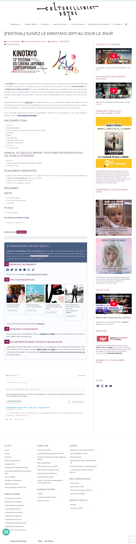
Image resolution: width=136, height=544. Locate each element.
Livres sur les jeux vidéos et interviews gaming (81, 471)
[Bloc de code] (28, 389)
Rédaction (54, 41)
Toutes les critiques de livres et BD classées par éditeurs (51, 458)
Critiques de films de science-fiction (15, 523)
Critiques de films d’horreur (13, 519)
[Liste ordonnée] (19, 389)
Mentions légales (10, 477)
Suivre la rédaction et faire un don (15, 487)
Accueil (7, 450)
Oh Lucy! (10, 125)
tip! (102, 338)
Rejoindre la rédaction (12, 484)
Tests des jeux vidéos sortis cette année (82, 450)
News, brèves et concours (13, 460)
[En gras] (8, 389)
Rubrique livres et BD (44, 450)
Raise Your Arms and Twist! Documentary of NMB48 (24, 163)
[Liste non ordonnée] (22, 389)
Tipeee (52, 349)
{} (34, 389)
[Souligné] (14, 389)
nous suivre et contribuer (39, 256)
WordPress (49, 541)
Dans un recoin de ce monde (18, 175)
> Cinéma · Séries (30, 24)
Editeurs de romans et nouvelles (47, 466)
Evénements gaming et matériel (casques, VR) (83, 462)
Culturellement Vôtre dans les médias (16, 467)
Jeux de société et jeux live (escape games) (83, 466)
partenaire (29, 102)
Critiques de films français (13, 509)
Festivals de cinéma (38, 41)
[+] (37, 389)
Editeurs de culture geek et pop (47, 473)
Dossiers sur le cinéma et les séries (15, 530)
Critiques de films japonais (13, 516)
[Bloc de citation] (25, 389)
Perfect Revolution (13, 128)
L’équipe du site (9, 464)
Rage (8, 135)
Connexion (81, 375)
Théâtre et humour (43, 501)
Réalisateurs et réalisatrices (13, 502)
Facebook (43, 334)
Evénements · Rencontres (99, 24)
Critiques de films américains (14, 512)
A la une (27, 41)
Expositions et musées (77, 486)
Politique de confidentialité (13, 480)
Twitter (52, 334)
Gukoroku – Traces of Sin (15, 143)
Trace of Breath (12, 138)
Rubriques (15, 24)
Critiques (44, 24)
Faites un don (41, 349)
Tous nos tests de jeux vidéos (79, 453)
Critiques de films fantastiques (14, 526)
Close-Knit (10, 133)
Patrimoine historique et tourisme (80, 490)
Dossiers (117, 24)
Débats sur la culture (76, 508)
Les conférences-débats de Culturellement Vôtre (18, 472)
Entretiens (8, 457)
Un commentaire (13, 41)
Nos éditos (73, 504)
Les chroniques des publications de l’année (50, 453)
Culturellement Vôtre (18, 541)
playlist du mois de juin (105, 68)
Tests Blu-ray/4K (77, 24)
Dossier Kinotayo (12, 44)
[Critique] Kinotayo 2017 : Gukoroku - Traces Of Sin (28, 408)
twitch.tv (125, 322)
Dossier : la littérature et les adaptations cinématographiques (49, 482)
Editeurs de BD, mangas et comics (48, 470)
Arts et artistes (74, 483)
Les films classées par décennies (14, 505)
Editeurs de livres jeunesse (45, 477)
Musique (40, 493)
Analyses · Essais (59, 24)
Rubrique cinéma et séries (13, 498)
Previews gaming (75, 457)
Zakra (40, 541)
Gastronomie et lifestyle (77, 493)
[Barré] (17, 389)
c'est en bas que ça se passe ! (37, 274)
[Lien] (31, 389)
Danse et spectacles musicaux (46, 497)
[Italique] (11, 389)
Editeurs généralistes (43, 463)
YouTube (110, 324)
